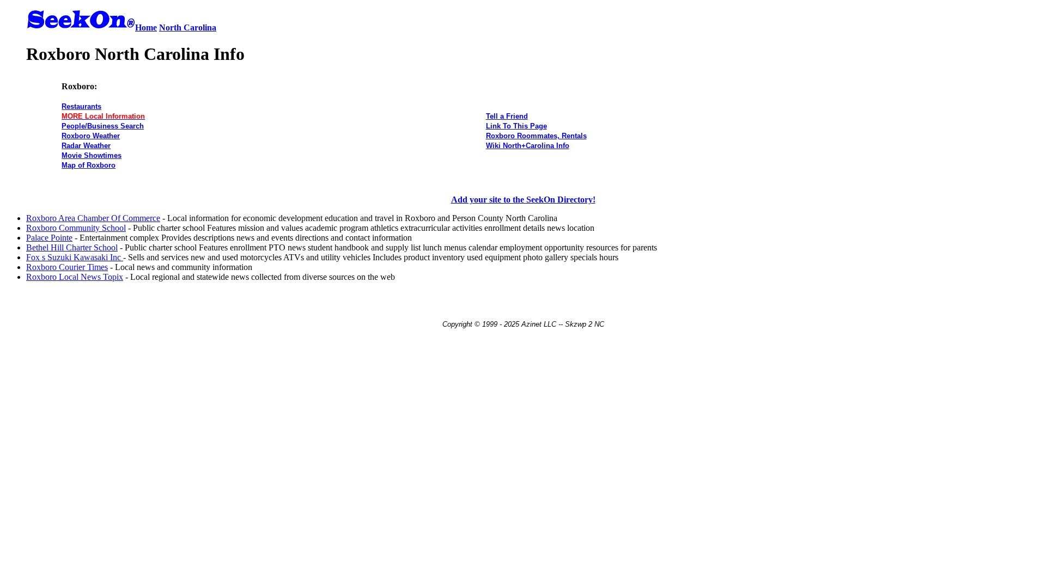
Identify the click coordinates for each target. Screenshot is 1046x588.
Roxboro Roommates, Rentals (536, 136)
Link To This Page (516, 126)
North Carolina (187, 27)
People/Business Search (103, 126)
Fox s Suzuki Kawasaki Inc (74, 257)
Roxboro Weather (91, 136)
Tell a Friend (507, 116)
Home (146, 27)
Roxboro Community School (76, 227)
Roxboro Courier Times (67, 267)
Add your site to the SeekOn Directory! (523, 199)
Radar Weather (86, 146)
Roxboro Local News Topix (74, 276)
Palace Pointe (49, 237)
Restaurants (81, 106)
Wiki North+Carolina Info (527, 146)
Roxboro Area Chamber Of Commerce (93, 218)
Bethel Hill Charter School (72, 247)
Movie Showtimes (91, 155)
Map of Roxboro (88, 165)
